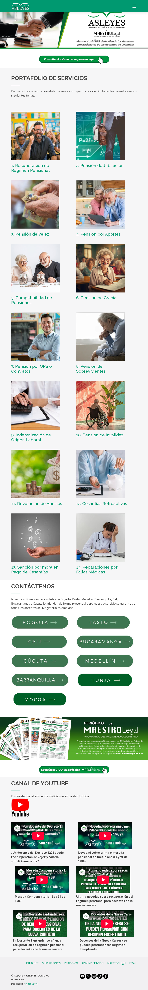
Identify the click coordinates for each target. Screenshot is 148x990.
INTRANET (32, 963)
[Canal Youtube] (20, 807)
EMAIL (133, 963)
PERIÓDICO (71, 963)
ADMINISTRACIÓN (93, 963)
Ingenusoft (31, 983)
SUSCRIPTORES (51, 963)
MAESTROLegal (116, 963)
